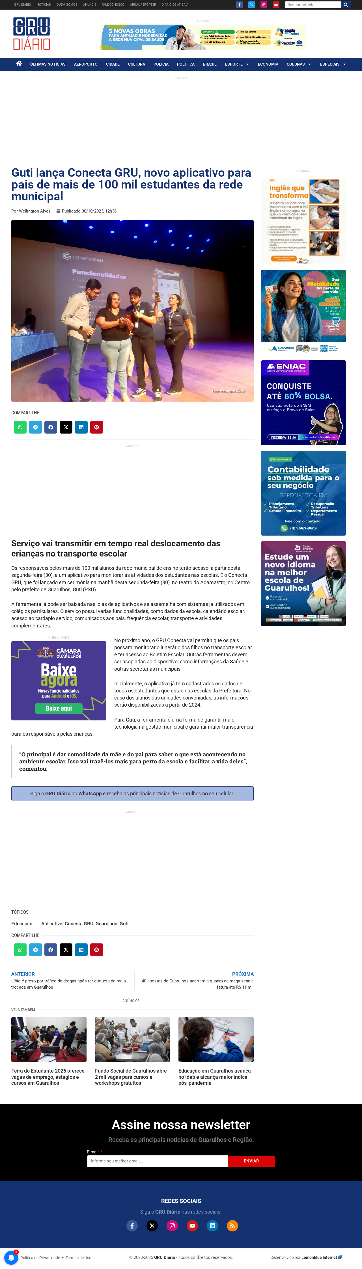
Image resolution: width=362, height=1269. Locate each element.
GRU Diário (22, 5)
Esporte (234, 64)
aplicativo (52, 923)
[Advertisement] (181, 121)
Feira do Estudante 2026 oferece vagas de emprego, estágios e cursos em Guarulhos (48, 1077)
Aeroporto (86, 64)
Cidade (113, 64)
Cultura (136, 64)
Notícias (44, 5)
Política (186, 64)
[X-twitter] (251, 4)
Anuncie (89, 5)
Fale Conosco (113, 5)
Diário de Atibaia (175, 5)
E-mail (93, 1152)
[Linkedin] (212, 1225)
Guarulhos (106, 923)
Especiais (330, 64)
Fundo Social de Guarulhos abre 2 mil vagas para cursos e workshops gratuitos (131, 1077)
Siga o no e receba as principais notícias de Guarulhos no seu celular (131, 793)
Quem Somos (67, 5)
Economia (268, 64)
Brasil (210, 64)
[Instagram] (263, 4)
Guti (124, 923)
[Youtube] (276, 4)
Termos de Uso (78, 1257)
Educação (22, 923)
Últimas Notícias (48, 64)
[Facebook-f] (239, 4)
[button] (20, 427)
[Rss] (232, 1225)
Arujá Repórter (143, 5)
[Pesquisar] (346, 4)
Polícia (161, 64)
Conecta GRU (79, 923)
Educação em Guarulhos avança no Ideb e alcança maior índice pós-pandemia (214, 1077)
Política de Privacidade (40, 1257)
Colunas (296, 64)
